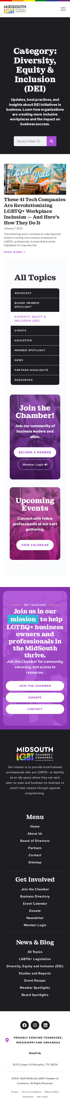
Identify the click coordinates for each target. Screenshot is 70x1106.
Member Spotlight (30, 350)
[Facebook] (24, 1025)
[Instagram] (35, 1025)
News (19, 360)
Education (23, 340)
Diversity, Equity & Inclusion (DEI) (30, 318)
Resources (24, 380)
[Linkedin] (45, 1025)
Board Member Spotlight (27, 305)
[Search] (51, 141)
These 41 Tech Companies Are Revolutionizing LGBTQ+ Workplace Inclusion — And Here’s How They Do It (34, 211)
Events (20, 330)
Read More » (14, 252)
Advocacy (23, 293)
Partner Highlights (31, 370)
